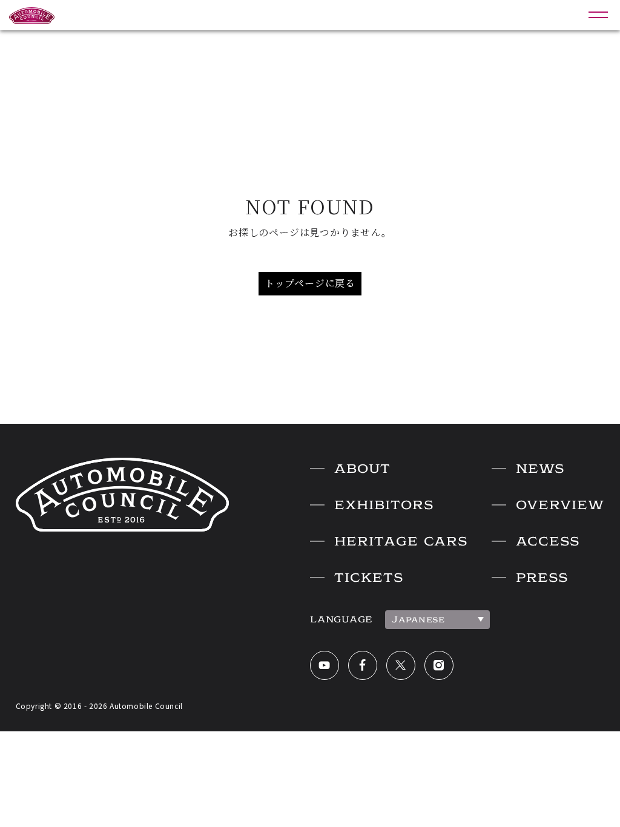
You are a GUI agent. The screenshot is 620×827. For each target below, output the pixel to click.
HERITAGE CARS (400, 541)
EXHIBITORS (384, 505)
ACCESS (547, 541)
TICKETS (368, 577)
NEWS (540, 468)
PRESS (542, 577)
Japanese (418, 619)
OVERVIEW (560, 505)
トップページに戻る (310, 283)
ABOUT (362, 468)
